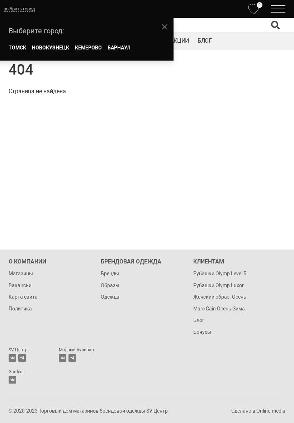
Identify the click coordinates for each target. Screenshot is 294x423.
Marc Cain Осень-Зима (219, 309)
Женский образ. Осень (219, 297)
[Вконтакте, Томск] (12, 358)
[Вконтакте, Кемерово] (12, 380)
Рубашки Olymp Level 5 (219, 273)
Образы (110, 285)
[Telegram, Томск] (22, 358)
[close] (164, 27)
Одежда (110, 297)
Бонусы (202, 332)
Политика (20, 309)
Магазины (21, 273)
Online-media (270, 411)
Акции (179, 40)
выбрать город (19, 8)
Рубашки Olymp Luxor (218, 285)
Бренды (110, 273)
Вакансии (20, 285)
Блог (205, 40)
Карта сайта (23, 297)
